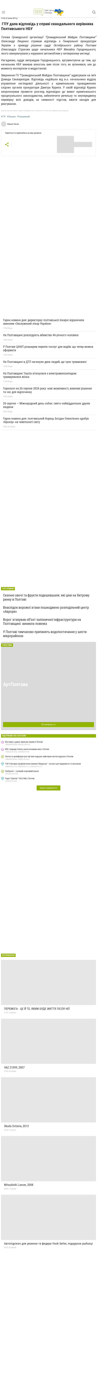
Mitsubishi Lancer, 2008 (18, 1185)
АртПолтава (15, 684)
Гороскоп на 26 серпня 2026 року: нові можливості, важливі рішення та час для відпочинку (47, 390)
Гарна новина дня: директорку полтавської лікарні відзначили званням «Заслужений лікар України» (43, 321)
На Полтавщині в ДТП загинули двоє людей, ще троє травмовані (45, 362)
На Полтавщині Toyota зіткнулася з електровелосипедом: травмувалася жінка (40, 375)
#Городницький (23, 116)
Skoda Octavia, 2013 (16, 1126)
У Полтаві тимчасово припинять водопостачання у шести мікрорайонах (45, 634)
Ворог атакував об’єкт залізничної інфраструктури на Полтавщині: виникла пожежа (42, 622)
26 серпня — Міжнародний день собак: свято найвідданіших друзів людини (46, 405)
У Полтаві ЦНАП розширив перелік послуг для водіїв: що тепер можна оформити (48, 348)
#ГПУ (3, 116)
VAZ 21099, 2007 (14, 1067)
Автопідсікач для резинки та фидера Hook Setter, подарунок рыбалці (48, 1243)
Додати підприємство (48, 788)
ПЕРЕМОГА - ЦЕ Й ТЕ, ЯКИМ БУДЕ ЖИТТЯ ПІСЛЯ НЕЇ (37, 1008)
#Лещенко (11, 116)
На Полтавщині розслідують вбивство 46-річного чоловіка (40, 335)
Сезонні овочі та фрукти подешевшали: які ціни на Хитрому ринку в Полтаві (46, 597)
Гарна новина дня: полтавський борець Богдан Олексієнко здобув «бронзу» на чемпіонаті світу (46, 420)
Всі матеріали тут (48, 724)
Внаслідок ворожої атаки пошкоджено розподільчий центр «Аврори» (46, 609)
